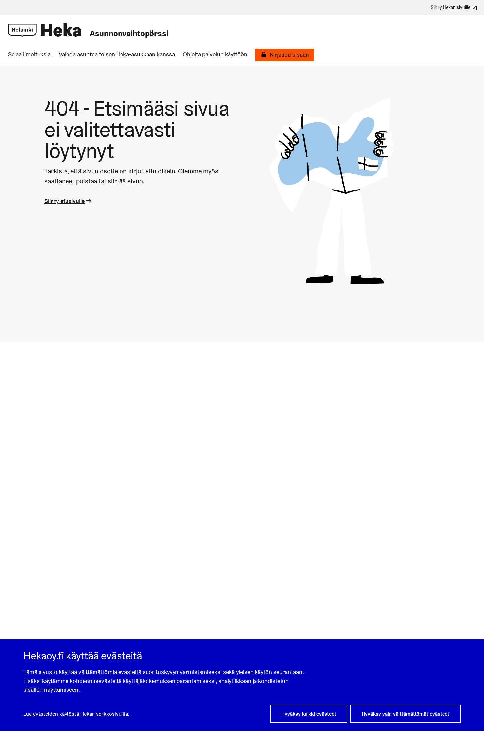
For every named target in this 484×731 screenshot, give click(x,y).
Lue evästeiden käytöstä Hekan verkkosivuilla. (76, 713)
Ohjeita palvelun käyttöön (215, 54)
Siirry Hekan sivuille (450, 7)
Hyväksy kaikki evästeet (308, 713)
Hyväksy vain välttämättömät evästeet (405, 713)
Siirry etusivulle (64, 201)
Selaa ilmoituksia (29, 54)
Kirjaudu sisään (289, 54)
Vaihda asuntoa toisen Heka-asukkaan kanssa (117, 54)
